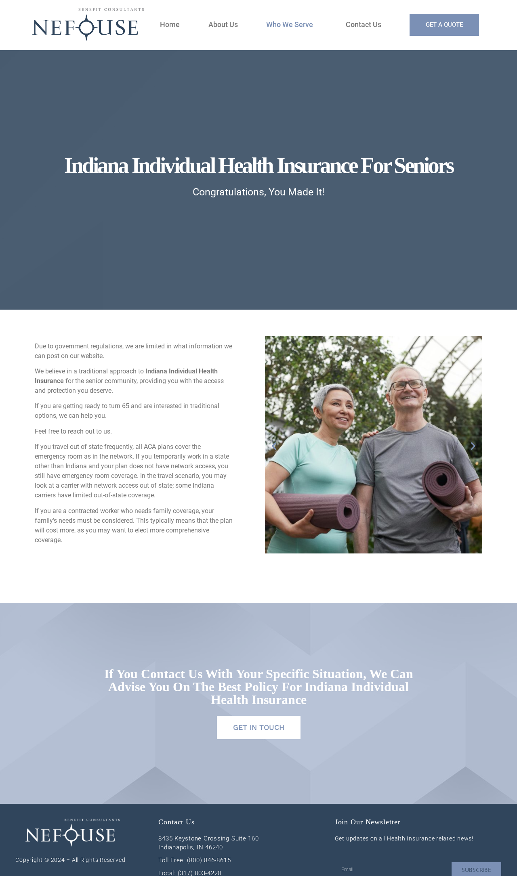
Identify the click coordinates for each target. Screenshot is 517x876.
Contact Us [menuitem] (363, 24)
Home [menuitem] (170, 24)
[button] (274, 446)
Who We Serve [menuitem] (289, 24)
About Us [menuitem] (223, 24)
